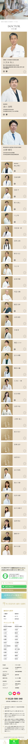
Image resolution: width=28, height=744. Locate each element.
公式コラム (5, 671)
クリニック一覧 (9, 622)
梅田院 (17, 645)
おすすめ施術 (5, 668)
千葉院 (5, 635)
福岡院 (17, 655)
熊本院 (17, 658)
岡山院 (17, 651)
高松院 (5, 655)
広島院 (5, 651)
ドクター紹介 (17, 665)
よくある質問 (17, 681)
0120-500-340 (15, 698)
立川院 (5, 632)
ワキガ (5, 619)
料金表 (4, 665)
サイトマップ (5, 688)
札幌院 (5, 639)
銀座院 (5, 629)
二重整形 (5, 613)
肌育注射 (17, 619)
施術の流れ (5, 678)
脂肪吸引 (17, 613)
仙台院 (17, 639)
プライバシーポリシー (5, 684)
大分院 (5, 658)
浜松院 (5, 642)
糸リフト (16, 616)
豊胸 (5, 616)
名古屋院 (17, 642)
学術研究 (5, 681)
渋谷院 (17, 629)
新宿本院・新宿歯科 (8, 626)
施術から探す (8, 610)
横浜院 (17, 632)
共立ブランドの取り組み (6, 674)
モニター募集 (18, 678)
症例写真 (17, 674)
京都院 (5, 648)
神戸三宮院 (17, 648)
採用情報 (17, 688)
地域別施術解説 (18, 671)
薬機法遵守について (18, 684)
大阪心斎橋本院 (7, 645)
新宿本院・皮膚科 (18, 626)
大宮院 (17, 635)
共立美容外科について (18, 668)
